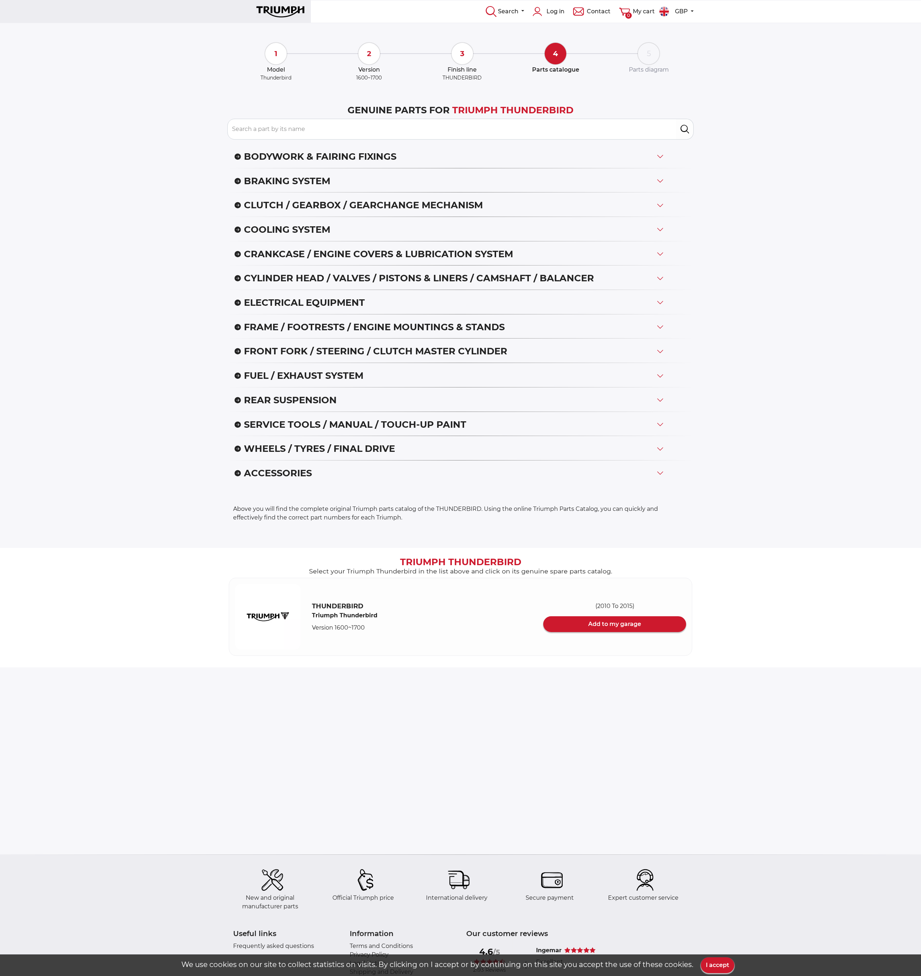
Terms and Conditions (381, 946)
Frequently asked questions (273, 946)
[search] (685, 129)
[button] (267, 616)
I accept (717, 965)
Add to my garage (614, 624)
